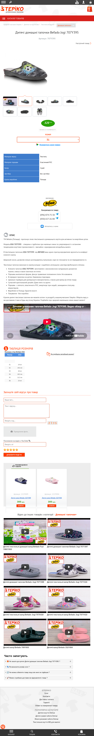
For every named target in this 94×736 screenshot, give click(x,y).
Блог (46, 693)
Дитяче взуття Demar (46, 713)
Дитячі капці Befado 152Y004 (52, 498)
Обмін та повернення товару (46, 706)
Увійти (83, 2)
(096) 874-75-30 (47, 215)
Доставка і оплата (46, 699)
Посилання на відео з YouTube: (16, 441)
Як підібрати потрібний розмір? (62, 354)
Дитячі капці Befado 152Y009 (21, 498)
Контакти (46, 696)
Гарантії (46, 702)
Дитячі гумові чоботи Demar (46, 716)
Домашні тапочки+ (65, 25)
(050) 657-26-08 (47, 219)
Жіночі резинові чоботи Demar (46, 719)
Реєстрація (90, 2)
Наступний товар (82, 43)
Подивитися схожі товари (49, 145)
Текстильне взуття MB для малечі (46, 722)
